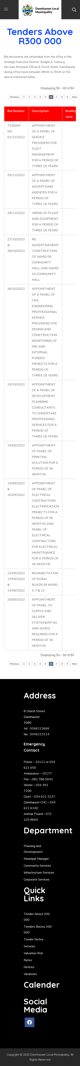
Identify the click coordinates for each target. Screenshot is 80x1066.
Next (74, 97)
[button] (74, 9)
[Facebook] (29, 1022)
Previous (14, 97)
